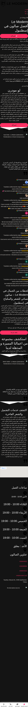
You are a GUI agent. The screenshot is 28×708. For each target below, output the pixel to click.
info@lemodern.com (21, 575)
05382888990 (23, 566)
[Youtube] (23, 702)
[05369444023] (26, 558)
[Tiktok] (21, 702)
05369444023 (23, 561)
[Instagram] (24, 702)
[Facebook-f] (26, 702)
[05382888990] (26, 563)
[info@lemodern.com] (26, 573)
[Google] (20, 702)
